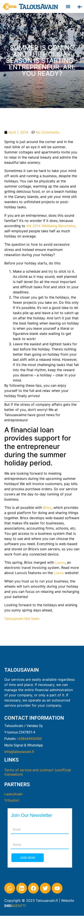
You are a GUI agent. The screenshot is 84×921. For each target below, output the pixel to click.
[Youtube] (57, 888)
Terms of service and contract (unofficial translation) (37, 772)
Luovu (60, 562)
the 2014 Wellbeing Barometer (50, 226)
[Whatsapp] (9, 888)
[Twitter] (45, 888)
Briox (47, 507)
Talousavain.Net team (21, 618)
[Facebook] (33, 888)
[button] (68, 6)
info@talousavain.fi (19, 752)
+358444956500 (29, 739)
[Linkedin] (21, 888)
